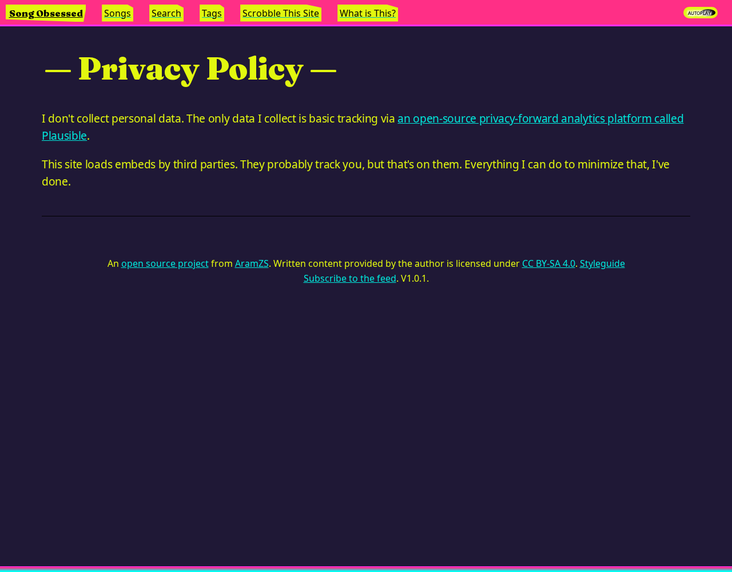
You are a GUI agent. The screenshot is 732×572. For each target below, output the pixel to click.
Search (166, 13)
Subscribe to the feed (350, 278)
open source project (165, 263)
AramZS (252, 263)
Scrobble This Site (280, 13)
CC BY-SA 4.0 (548, 263)
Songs (117, 13)
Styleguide (602, 263)
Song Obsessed (46, 13)
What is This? (368, 13)
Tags (212, 13)
